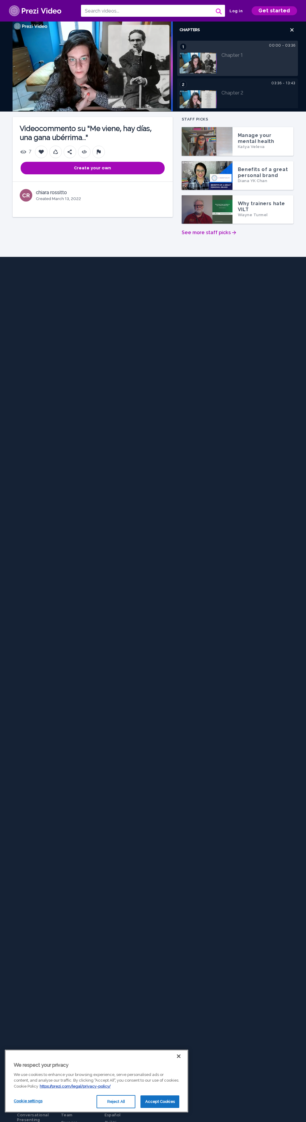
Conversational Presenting (33, 1117)
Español (113, 1115)
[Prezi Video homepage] (35, 10)
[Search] (218, 10)
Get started (274, 10)
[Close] (178, 1056)
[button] (292, 29)
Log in (236, 11)
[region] (96, 1081)
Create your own (92, 168)
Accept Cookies (160, 1101)
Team (67, 1115)
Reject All (116, 1101)
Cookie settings (28, 1101)
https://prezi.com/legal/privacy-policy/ (75, 1086)
